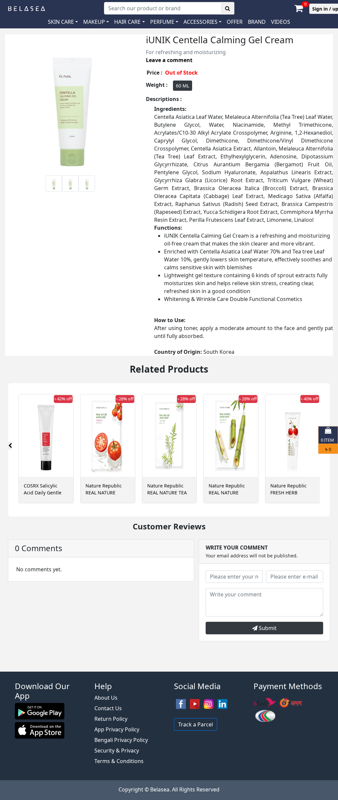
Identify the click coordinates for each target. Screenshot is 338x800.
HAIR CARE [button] (127, 21)
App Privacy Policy (116, 729)
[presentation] (10, 446)
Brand (257, 21)
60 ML (182, 86)
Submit (267, 628)
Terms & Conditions (119, 761)
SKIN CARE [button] (61, 21)
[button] (202, 21)
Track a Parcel (195, 724)
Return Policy (110, 718)
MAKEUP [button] (94, 21)
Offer (235, 21)
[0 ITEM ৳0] (169, 668)
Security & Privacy (116, 750)
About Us (106, 697)
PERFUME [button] (162, 21)
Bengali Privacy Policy (121, 740)
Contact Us (108, 708)
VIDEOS (280, 21)
